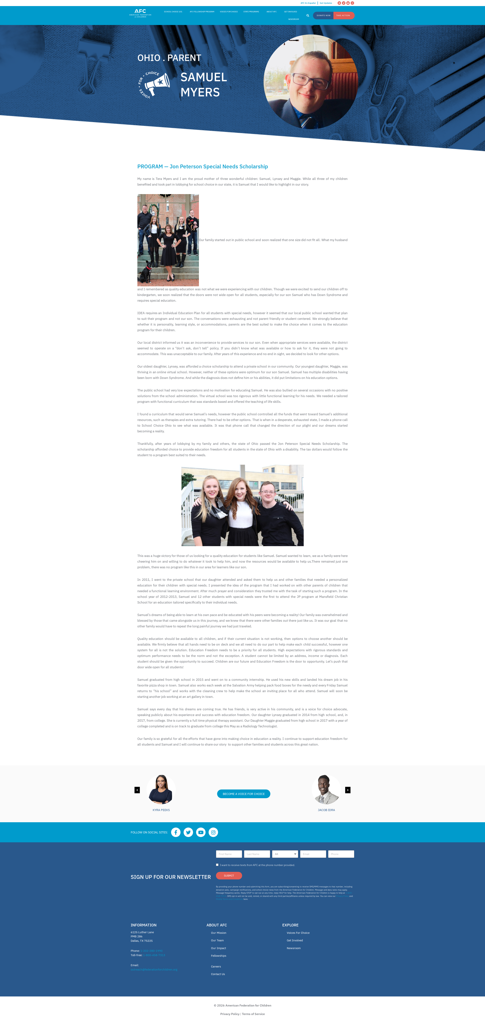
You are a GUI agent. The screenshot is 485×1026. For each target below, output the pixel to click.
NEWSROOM (293, 19)
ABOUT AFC (272, 11)
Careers (216, 966)
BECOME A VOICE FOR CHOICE (244, 794)
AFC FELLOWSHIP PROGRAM (202, 11)
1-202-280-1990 (151, 951)
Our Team (217, 940)
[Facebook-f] (176, 832)
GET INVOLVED (290, 11)
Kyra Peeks (161, 810)
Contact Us (218, 974)
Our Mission (218, 933)
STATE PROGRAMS (251, 11)
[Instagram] (352, 3)
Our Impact (218, 948)
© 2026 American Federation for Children (242, 1005)
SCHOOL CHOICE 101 (173, 11)
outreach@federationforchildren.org (154, 969)
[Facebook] (339, 3)
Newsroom (294, 948)
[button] (308, 15)
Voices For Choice (298, 933)
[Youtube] (348, 3)
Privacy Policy (342, 896)
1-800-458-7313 (154, 955)
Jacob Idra (326, 810)
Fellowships (218, 955)
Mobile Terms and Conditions (229, 899)
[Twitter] (343, 3)
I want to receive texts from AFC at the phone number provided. (257, 865)
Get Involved (295, 940)
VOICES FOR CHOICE (229, 11)
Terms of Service (253, 1014)
